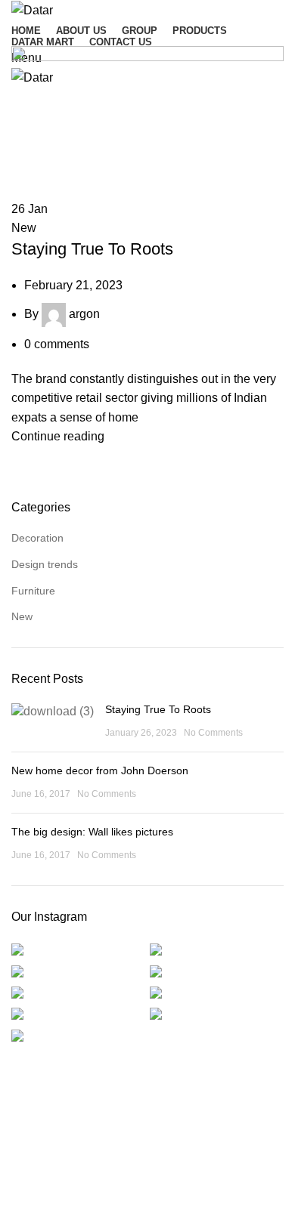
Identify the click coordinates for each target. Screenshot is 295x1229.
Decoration (37, 538)
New (23, 227)
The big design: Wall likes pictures (92, 832)
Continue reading (57, 436)
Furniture (33, 591)
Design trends (44, 564)
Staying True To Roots (92, 248)
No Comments (213, 732)
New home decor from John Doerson (99, 770)
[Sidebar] (19, 1210)
